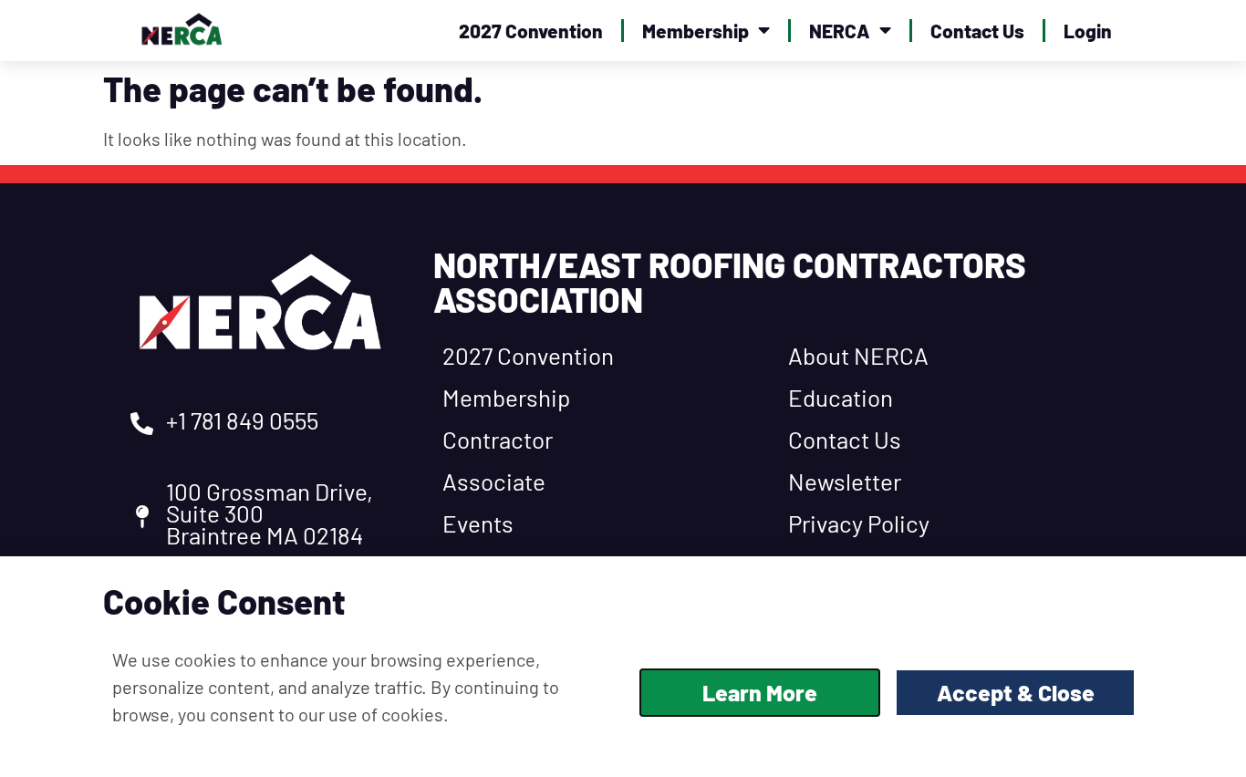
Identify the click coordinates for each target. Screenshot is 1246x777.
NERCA (839, 30)
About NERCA (858, 355)
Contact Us (977, 30)
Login (1088, 30)
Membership (695, 30)
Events (478, 523)
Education (840, 397)
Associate (493, 481)
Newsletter (844, 481)
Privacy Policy (858, 523)
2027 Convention (531, 30)
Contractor (497, 439)
